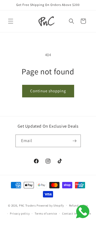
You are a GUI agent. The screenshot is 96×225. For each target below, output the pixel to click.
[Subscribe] (75, 141)
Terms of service (46, 213)
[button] (11, 21)
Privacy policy (20, 213)
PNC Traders (27, 205)
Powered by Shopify (50, 205)
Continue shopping (48, 90)
